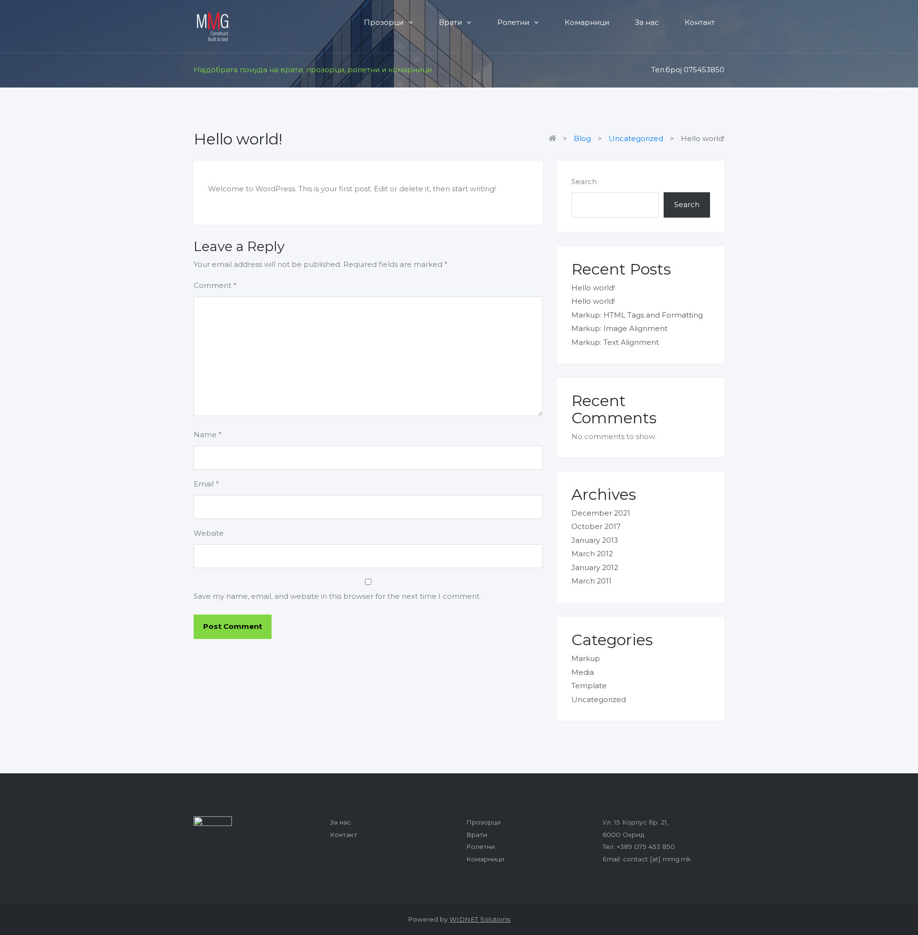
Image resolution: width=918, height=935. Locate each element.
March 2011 (591, 580)
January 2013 (594, 540)
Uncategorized (598, 699)
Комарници (587, 22)
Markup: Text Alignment (615, 342)
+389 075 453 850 (646, 846)
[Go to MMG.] (554, 138)
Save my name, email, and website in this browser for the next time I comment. (337, 596)
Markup (585, 658)
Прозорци (384, 22)
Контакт (700, 22)
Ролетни (513, 22)
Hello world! (593, 287)
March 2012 (592, 553)
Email (206, 483)
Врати (450, 22)
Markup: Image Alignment (619, 328)
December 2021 (600, 512)
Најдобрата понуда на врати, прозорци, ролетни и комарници (313, 69)
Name (208, 434)
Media (582, 672)
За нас (647, 22)
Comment (215, 285)
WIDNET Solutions (479, 919)
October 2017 (596, 526)
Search (584, 181)
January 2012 (594, 567)
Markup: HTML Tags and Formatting (637, 314)
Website (209, 533)
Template (589, 685)
